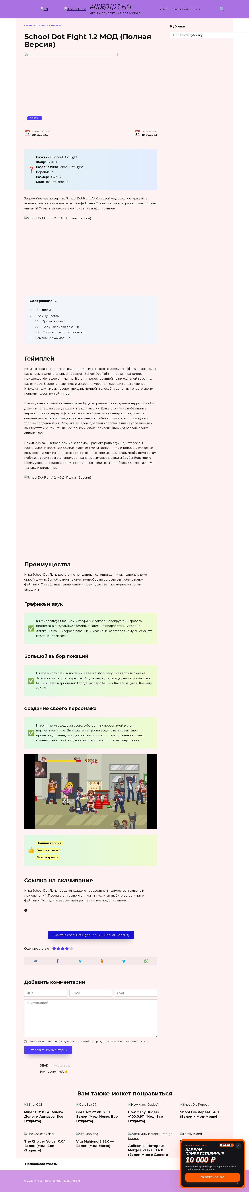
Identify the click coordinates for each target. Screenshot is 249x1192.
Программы (181, 9)
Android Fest (111, 7)
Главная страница (36, 25)
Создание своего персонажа (63, 332)
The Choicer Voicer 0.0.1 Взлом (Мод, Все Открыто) (44, 1145)
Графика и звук (53, 321)
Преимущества (47, 316)
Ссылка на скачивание (52, 338)
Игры (163, 9)
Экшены (55, 25)
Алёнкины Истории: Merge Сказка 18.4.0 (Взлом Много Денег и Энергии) (148, 1152)
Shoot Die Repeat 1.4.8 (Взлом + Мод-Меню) (199, 1114)
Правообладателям (41, 1164)
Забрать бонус (212, 1177)
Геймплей (43, 310)
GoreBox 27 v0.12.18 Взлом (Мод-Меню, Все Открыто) (97, 1116)
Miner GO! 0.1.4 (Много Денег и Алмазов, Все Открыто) (43, 1116)
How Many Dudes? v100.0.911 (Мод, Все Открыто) (145, 1116)
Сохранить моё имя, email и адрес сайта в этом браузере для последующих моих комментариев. (88, 1041)
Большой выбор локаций (61, 327)
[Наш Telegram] (90, 910)
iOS (198, 9)
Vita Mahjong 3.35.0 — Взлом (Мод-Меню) (95, 1143)
